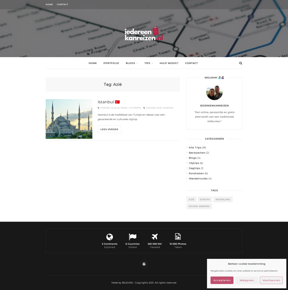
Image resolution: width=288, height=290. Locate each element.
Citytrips (135, 108)
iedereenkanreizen (214, 105)
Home (49, 4)
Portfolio (111, 63)
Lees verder (109, 129)
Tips (147, 63)
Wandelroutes (198, 178)
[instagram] (144, 264)
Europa (168, 108)
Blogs (130, 63)
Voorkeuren (271, 280)
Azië (159, 108)
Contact (62, 4)
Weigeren (247, 280)
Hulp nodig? (169, 63)
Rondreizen (196, 173)
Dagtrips (194, 168)
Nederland (223, 199)
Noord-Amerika (199, 206)
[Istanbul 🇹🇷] (69, 119)
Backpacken (197, 152)
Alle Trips (120, 108)
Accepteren (222, 280)
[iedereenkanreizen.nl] (144, 45)
